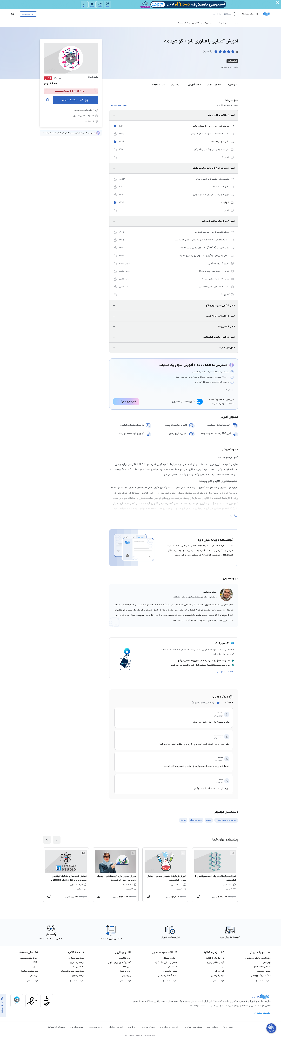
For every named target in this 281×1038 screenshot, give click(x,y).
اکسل (35, 966)
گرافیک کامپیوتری (215, 962)
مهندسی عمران (77, 962)
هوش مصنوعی (263, 971)
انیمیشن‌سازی (217, 975)
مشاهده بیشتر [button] (263, 1013)
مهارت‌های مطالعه (29, 971)
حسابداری (173, 966)
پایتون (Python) (262, 966)
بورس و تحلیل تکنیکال (166, 962)
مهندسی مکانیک (77, 966)
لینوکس (267, 962)
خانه (236, 23)
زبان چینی (126, 975)
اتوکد (221, 966)
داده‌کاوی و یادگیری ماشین (258, 958)
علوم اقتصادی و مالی (168, 975)
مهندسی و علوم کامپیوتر (73, 971)
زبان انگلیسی (125, 958)
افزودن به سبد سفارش (72, 99)
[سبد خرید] (12, 14)
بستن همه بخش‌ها (119, 105)
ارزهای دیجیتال (170, 958)
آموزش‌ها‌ (223, 23)
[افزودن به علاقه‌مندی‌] (47, 100)
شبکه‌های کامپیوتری (261, 975)
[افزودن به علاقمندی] (232, 853)
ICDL (35, 962)
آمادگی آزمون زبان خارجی (119, 962)
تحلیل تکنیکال (170, 971)
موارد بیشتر (265, 980)
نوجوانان (34, 975)
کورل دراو (219, 971)
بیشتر (230, 389)
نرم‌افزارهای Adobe (215, 958)
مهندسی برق (78, 975)
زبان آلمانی (126, 966)
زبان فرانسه (125, 971)
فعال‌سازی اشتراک (128, 401)
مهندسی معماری (76, 958)
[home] (266, 14)
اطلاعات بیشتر (227, 671)
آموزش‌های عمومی (29, 958)
